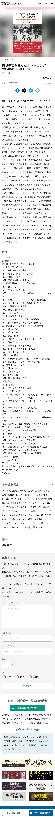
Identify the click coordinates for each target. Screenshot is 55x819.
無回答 (36, 677)
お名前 (4, 633)
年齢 (4, 659)
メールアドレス (8, 646)
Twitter (24, 90)
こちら (30, 592)
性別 (4, 672)
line (37, 90)
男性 (9, 677)
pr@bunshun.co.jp (27, 729)
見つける (43, 4)
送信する (27, 686)
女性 (22, 677)
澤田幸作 (6, 73)
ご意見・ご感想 (8, 603)
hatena (31, 90)
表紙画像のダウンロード (29, 708)
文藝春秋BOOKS (11, 3)
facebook (17, 90)
